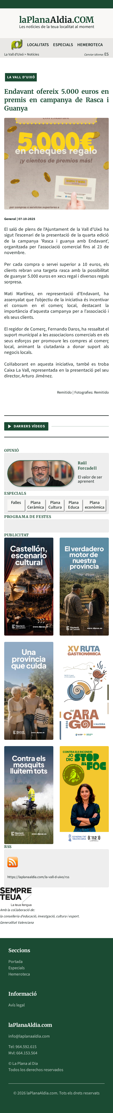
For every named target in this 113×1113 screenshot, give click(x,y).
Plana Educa (73, 505)
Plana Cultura (55, 505)
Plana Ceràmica (35, 505)
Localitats (38, 45)
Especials (63, 45)
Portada (15, 962)
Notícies (33, 54)
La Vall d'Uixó (14, 54)
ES (106, 54)
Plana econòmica (94, 505)
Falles (16, 502)
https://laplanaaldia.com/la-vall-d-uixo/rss (38, 876)
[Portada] (16, 45)
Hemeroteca (90, 45)
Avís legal (16, 1005)
